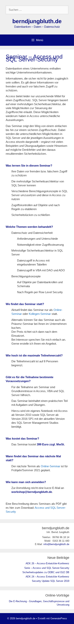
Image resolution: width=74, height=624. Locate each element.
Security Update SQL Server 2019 (50, 581)
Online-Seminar (50, 466)
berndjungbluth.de (37, 21)
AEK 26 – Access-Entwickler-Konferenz (47, 563)
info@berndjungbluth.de (56, 544)
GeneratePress (58, 618)
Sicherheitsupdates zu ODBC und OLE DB (45, 572)
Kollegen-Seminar (40, 313)
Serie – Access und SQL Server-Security (46, 568)
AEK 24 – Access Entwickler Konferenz (47, 576)
